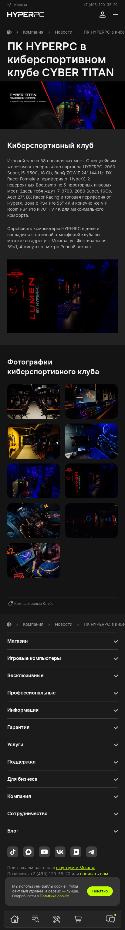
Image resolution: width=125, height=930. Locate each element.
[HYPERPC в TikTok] (12, 851)
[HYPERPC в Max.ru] (28, 851)
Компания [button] (19, 796)
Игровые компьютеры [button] (34, 658)
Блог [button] (13, 831)
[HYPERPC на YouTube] (44, 851)
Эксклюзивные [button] (25, 675)
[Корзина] (78, 919)
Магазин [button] (17, 641)
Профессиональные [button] (31, 693)
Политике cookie (54, 896)
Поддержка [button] (21, 762)
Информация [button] (23, 710)
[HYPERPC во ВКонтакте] (60, 851)
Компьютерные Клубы (34, 603)
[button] (17, 4)
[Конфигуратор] (57, 919)
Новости (63, 32)
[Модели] (35, 919)
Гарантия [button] (18, 727)
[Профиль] (103, 14)
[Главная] (9, 32)
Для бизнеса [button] (22, 779)
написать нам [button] (94, 873)
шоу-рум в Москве (75, 867)
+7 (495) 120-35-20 (100, 4)
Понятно (100, 891)
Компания (33, 32)
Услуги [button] (15, 744)
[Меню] (115, 14)
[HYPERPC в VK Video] (75, 851)
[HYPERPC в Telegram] (91, 851)
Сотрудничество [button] (27, 813)
